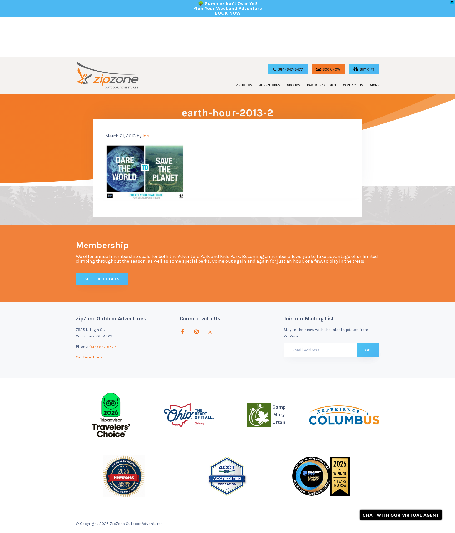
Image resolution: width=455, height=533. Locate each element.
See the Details (102, 279)
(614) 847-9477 (102, 346)
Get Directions (89, 357)
